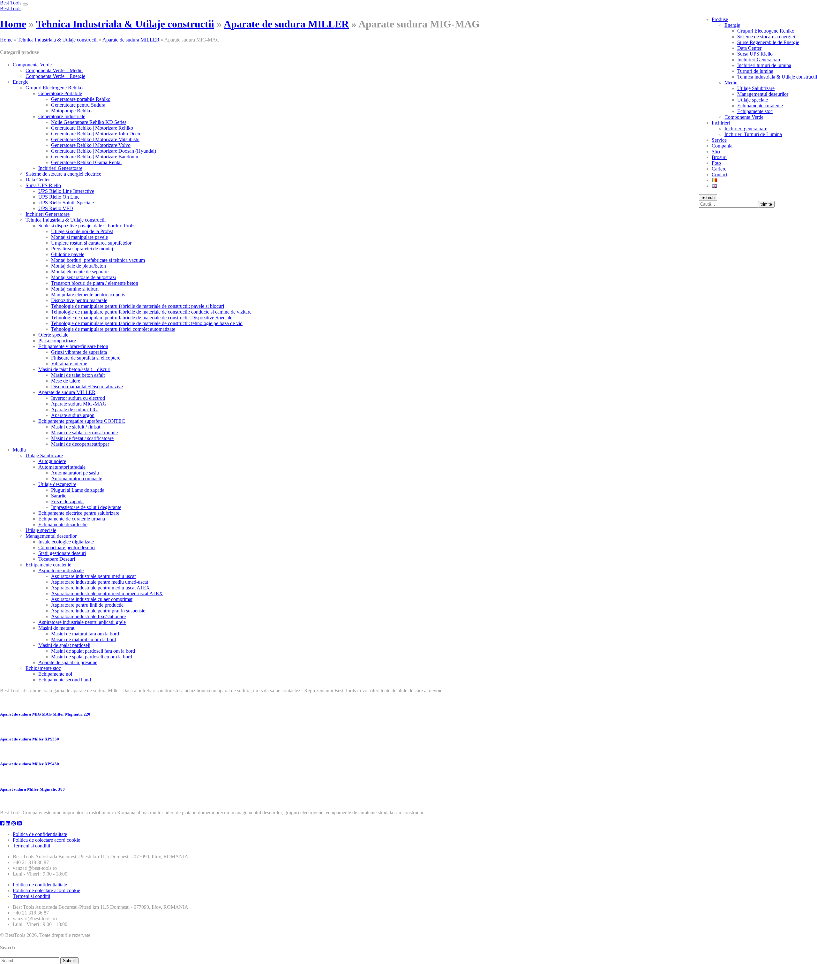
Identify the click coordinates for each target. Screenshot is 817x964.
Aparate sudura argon (72, 415)
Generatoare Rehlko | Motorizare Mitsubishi (95, 139)
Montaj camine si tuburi (75, 289)
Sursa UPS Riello (755, 54)
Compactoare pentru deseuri (66, 547)
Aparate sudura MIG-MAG (79, 403)
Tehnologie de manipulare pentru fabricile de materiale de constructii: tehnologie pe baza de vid (147, 323)
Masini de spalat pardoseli (64, 645)
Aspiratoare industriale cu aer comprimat (91, 599)
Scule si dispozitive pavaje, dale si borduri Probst (87, 225)
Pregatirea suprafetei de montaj (82, 248)
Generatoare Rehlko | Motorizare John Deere (96, 133)
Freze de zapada (67, 501)
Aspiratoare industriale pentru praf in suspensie (98, 610)
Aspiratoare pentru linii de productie (87, 605)
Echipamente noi (55, 674)
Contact (719, 174)
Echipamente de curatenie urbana (71, 518)
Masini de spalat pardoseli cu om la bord (91, 656)
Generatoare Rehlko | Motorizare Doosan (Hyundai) (103, 151)
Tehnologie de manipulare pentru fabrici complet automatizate (113, 329)
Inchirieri (721, 122)
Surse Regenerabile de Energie (768, 42)
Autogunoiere (52, 461)
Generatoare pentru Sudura (78, 105)
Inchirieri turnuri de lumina (764, 65)
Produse (720, 19)
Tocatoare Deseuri (56, 559)
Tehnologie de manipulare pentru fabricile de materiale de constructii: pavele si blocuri (137, 306)
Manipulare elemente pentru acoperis (88, 294)
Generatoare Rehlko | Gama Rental (86, 162)
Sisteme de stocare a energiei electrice (63, 174)
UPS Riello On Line (58, 197)
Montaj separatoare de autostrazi (83, 277)
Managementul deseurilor (762, 94)
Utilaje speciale (752, 99)
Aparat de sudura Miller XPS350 (29, 739)
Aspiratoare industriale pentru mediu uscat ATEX (100, 587)
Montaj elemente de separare (80, 271)
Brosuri (719, 157)
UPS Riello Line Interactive (66, 191)
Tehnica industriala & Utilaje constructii (777, 77)
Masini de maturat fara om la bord (85, 633)
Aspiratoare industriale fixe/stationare (88, 616)
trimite (766, 204)
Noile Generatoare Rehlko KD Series (88, 122)
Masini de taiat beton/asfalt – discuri (74, 369)
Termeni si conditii (31, 845)
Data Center (749, 48)
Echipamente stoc (755, 111)
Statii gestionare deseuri (62, 553)
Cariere (719, 168)
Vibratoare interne (69, 363)
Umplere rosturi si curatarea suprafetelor (91, 243)
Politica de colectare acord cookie (46, 840)
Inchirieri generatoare (745, 128)
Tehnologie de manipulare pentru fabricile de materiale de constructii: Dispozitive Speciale (141, 317)
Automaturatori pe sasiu (75, 472)
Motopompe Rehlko (71, 110)
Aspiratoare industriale (61, 570)
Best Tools (10, 2)
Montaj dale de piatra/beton (78, 266)
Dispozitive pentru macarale (79, 300)
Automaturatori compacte (76, 478)
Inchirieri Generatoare (759, 59)
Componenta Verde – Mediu (54, 70)
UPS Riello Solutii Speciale (66, 202)
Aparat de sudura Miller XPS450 (29, 764)
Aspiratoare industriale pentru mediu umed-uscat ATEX (107, 593)
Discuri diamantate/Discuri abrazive (87, 386)
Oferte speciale (53, 335)
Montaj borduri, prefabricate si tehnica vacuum (98, 260)
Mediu (731, 82)
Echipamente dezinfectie (62, 524)
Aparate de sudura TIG (74, 409)
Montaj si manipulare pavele (79, 237)
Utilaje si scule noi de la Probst (82, 231)
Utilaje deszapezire (57, 484)
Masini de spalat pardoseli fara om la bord (93, 651)
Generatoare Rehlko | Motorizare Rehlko (92, 128)
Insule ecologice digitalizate (66, 541)
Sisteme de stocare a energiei (766, 36)
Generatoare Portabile (60, 93)
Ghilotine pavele (67, 254)
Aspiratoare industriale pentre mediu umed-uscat (99, 582)
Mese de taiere (65, 380)
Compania (722, 145)
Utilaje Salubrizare (756, 88)
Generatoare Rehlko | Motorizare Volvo (91, 145)
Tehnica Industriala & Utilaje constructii (125, 24)
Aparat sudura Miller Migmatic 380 (32, 789)
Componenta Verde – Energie (55, 76)
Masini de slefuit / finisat (75, 426)
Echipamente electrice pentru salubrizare (78, 513)
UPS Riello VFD (55, 208)
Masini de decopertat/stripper (80, 444)
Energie (732, 25)
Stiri (716, 151)
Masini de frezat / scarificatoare (82, 438)
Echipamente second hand (64, 679)
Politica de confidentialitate (40, 834)
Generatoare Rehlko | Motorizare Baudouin (94, 156)
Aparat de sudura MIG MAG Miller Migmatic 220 (45, 714)
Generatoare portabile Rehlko (80, 99)
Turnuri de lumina (755, 71)
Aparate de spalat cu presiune (67, 662)
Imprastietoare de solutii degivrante (86, 507)
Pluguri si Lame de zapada (77, 490)
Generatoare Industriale (61, 116)
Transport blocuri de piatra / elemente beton (94, 283)
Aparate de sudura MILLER (286, 24)
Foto (716, 163)
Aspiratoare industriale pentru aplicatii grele (82, 622)
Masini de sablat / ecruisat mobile (84, 432)
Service (719, 140)
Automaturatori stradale (62, 467)
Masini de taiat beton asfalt (78, 375)
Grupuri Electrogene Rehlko (765, 31)
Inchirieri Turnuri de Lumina (753, 134)
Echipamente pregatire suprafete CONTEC (81, 421)
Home (13, 24)
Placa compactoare (57, 340)
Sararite (58, 495)
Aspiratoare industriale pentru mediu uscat (93, 576)
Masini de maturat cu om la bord (83, 639)
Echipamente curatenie (760, 105)
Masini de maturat (56, 628)
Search (708, 197)
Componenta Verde (743, 117)
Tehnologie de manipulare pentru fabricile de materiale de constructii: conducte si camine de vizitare (151, 312)
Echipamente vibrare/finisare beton (73, 346)
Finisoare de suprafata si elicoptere (85, 358)
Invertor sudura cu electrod (78, 398)
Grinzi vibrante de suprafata (79, 352)
